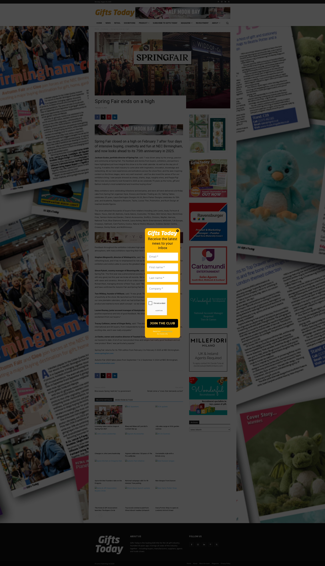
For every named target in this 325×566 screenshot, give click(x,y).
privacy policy (166, 331)
